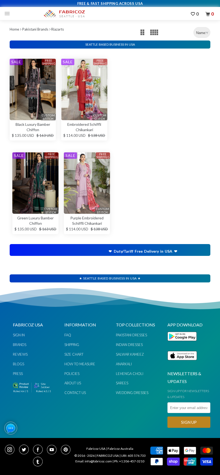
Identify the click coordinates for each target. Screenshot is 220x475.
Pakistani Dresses (131, 335)
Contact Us (75, 393)
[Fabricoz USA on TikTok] (38, 462)
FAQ (67, 335)
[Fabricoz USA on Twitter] (25, 450)
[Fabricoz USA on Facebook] (39, 450)
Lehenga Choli (129, 373)
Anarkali (124, 364)
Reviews (20, 354)
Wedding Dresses (132, 393)
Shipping (71, 345)
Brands (19, 345)
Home (14, 29)
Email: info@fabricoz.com (93, 461)
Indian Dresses (129, 345)
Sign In (19, 335)
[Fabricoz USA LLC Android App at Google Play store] (183, 344)
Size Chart (73, 354)
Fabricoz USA (95, 449)
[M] (8, 13)
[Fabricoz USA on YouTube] (53, 450)
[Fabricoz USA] (64, 13)
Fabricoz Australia (120, 449)
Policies (71, 373)
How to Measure (79, 364)
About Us (72, 383)
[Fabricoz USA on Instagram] (11, 450)
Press (18, 373)
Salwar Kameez (130, 354)
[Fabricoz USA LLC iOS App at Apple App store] (182, 363)
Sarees (122, 383)
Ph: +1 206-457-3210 (129, 461)
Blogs (18, 364)
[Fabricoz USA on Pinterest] (66, 450)
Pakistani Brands (35, 29)
